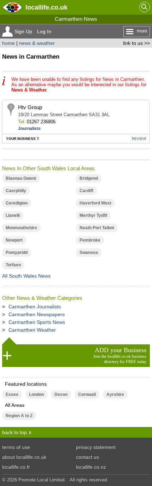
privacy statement (96, 447)
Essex (12, 394)
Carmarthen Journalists (34, 306)
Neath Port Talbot (97, 227)
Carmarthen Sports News (36, 322)
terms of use (16, 447)
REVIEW (139, 139)
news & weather (37, 43)
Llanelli (13, 215)
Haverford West (95, 203)
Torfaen (13, 264)
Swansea (89, 252)
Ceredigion (17, 203)
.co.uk (46, 7)
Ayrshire (115, 394)
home (8, 43)
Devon (61, 394)
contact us (87, 457)
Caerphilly (16, 190)
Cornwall (87, 394)
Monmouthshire (21, 227)
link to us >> (136, 43)
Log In (44, 31)
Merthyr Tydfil (93, 215)
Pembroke (90, 240)
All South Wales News (26, 276)
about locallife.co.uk (24, 457)
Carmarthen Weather (32, 330)
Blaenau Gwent (21, 178)
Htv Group (30, 107)
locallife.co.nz (91, 467)
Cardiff (86, 190)
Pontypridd (17, 252)
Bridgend (89, 178)
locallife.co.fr (16, 467)
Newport (14, 240)
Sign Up (23, 31)
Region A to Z (19, 415)
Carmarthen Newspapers (36, 314)
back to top (14, 432)
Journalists (29, 128)
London (36, 394)
